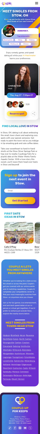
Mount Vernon (18, 379)
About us (17, 417)
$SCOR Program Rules (16, 421)
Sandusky (7, 371)
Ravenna (30, 335)
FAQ (23, 417)
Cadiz (25, 368)
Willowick (16, 350)
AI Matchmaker (29, 55)
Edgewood (26, 364)
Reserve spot (17, 113)
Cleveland (7, 346)
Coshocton (17, 368)
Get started (20, 200)
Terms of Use (24, 419)
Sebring (16, 346)
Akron (22, 335)
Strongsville (8, 342)
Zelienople (8, 375)
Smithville (25, 346)
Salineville (19, 361)
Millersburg (30, 361)
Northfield (7, 339)
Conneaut (24, 371)
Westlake (7, 350)
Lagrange (7, 357)
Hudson (6, 335)
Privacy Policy (14, 419)
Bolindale (26, 350)
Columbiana (29, 357)
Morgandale (8, 353)
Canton (18, 342)
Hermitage (16, 364)
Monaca (15, 371)
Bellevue (18, 375)
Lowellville (8, 361)
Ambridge (27, 375)
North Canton (25, 339)
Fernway (7, 379)
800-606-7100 (14, 423)
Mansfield (7, 368)
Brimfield (15, 335)
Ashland (6, 364)
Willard (32, 368)
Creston (25, 342)
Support (28, 421)
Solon (15, 339)
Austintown (20, 353)
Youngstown (17, 357)
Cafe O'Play (10, 246)
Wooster (30, 353)
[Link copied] (33, 113)
